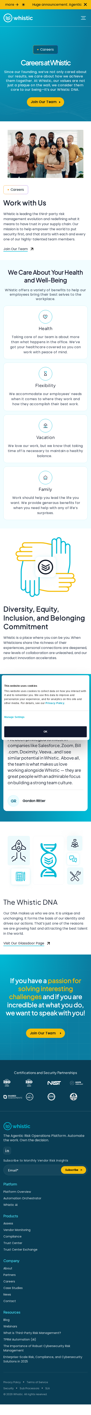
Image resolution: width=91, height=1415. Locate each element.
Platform (10, 1184)
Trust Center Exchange (20, 1249)
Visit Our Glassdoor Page (23, 943)
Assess (8, 1223)
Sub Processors (29, 1388)
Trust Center (12, 1243)
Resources (11, 1312)
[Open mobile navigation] (83, 18)
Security (8, 1388)
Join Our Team (47, 103)
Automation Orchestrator (22, 1198)
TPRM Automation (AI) (19, 1339)
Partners (9, 1275)
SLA (47, 1388)
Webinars (10, 1326)
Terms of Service (37, 1382)
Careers (9, 1281)
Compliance (12, 1236)
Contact (9, 1301)
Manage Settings (14, 717)
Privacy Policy (12, 1382)
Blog (6, 1320)
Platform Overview (17, 1192)
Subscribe (75, 1171)
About (7, 1268)
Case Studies (13, 1288)
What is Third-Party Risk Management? (32, 1333)
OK (45, 731)
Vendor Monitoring (16, 1230)
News (7, 1294)
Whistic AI (10, 1205)
